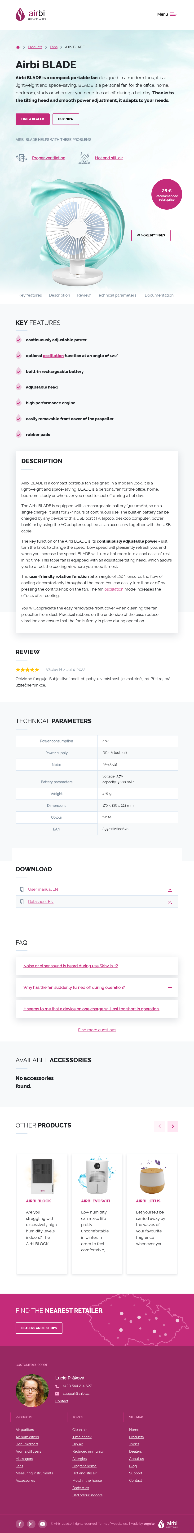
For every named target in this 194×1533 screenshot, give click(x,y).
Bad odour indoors (87, 1495)
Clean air (79, 1430)
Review (84, 295)
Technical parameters (116, 295)
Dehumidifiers (27, 1444)
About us (136, 1459)
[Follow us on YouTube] (42, 1524)
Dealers (135, 1451)
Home (134, 1430)
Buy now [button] (66, 119)
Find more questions (97, 1030)
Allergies (79, 1459)
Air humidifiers (27, 1437)
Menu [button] (162, 14)
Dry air (77, 1444)
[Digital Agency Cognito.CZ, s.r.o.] (149, 1523)
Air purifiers (25, 1430)
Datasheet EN (40, 901)
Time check (82, 1437)
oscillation (53, 355)
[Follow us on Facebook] (20, 1524)
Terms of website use (113, 1523)
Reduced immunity (88, 1451)
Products (35, 47)
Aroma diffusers (28, 1451)
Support (135, 1473)
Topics (134, 1444)
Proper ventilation (48, 157)
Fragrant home (84, 1466)
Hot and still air (109, 157)
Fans (53, 47)
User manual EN (43, 889)
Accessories (25, 1480)
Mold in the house (87, 1480)
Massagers (24, 1459)
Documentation (159, 295)
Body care (80, 1488)
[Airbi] (31, 14)
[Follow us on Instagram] (31, 1524)
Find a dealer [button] (32, 119)
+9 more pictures (151, 235)
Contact (135, 1480)
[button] (170, 889)
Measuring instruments (34, 1473)
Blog (133, 1466)
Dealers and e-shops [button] (39, 1328)
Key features (30, 295)
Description (59, 295)
